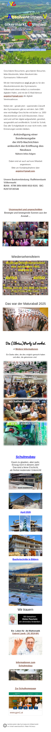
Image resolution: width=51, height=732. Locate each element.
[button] (3, 4)
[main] (26, 26)
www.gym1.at (16, 712)
